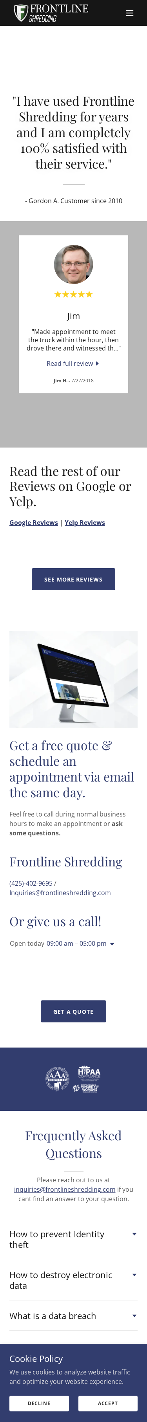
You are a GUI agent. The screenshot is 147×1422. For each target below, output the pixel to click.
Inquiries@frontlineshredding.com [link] (60, 892)
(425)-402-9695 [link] (31, 883)
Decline (39, 1403)
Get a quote (73, 1011)
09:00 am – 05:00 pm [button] (77, 943)
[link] (51, 13)
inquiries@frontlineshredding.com (65, 1189)
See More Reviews (73, 579)
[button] (130, 13)
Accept (108, 1403)
